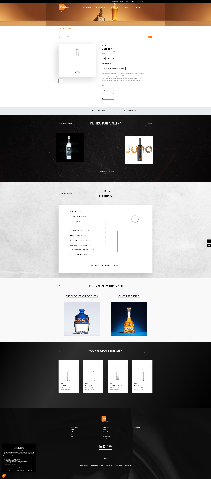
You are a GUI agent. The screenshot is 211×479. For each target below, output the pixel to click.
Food (72, 436)
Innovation (105, 438)
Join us (126, 7)
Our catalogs (74, 427)
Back (150, 37)
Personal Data (94, 465)
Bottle (65, 28)
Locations (137, 427)
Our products (100, 7)
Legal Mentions (84, 465)
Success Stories (106, 436)
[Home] (64, 8)
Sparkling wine (74, 434)
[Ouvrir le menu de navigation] (150, 1)
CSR (126, 1)
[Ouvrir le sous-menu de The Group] (117, 1)
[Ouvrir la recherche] (146, 1)
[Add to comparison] (104, 58)
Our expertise (87, 7)
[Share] (113, 58)
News (121, 1)
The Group (114, 1)
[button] (144, 123)
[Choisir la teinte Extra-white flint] (104, 94)
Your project (84, 455)
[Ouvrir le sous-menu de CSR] (127, 1)
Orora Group (119, 465)
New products (106, 431)
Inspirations (115, 7)
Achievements (106, 434)
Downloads (132, 1)
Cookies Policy (109, 465)
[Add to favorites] (108, 58)
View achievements (108, 99)
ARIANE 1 (70, 28)
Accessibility (128, 465)
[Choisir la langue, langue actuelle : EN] (142, 1)
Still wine (73, 431)
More (103, 85)
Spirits (60, 28)
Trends (104, 429)
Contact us (138, 7)
